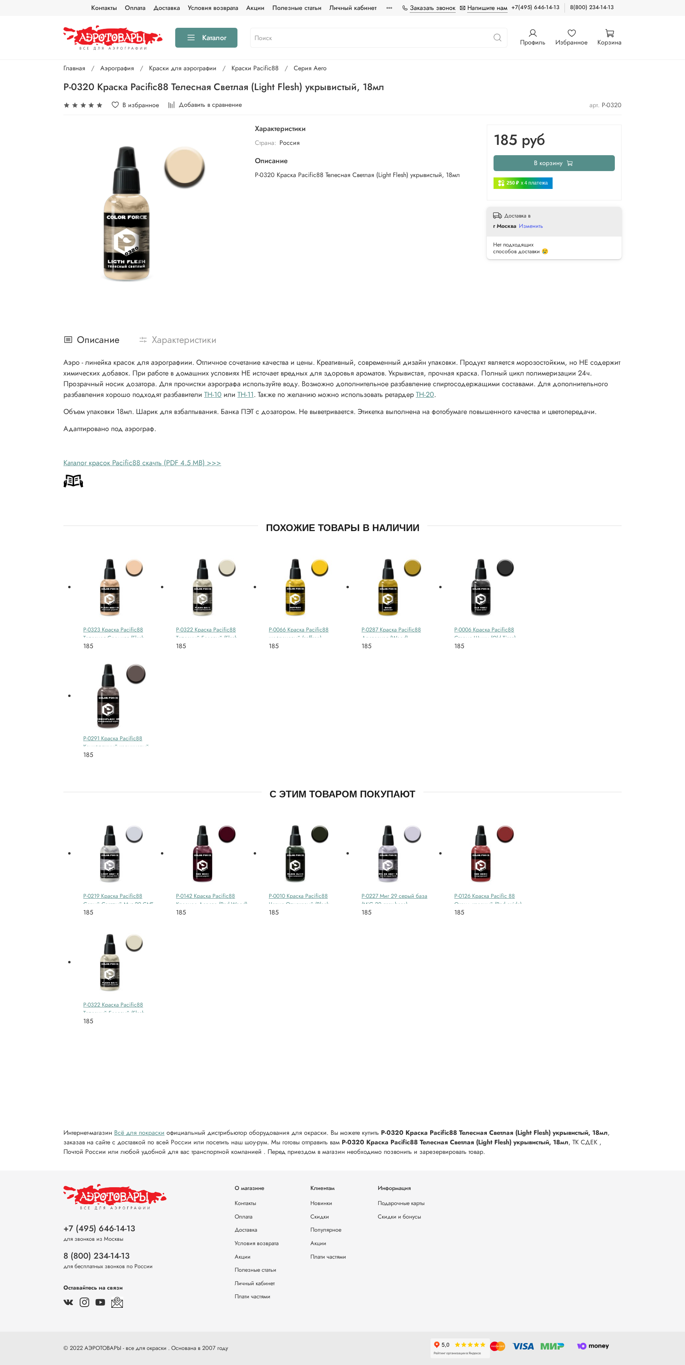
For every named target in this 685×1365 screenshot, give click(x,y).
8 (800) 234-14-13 (96, 1256)
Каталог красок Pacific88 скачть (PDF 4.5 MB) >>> (142, 463)
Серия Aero (310, 68)
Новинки (321, 1203)
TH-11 (245, 394)
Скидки (319, 1217)
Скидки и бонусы (399, 1217)
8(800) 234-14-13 (592, 7)
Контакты (104, 7)
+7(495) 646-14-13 (535, 7)
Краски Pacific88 (255, 68)
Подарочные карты (401, 1203)
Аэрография (117, 68)
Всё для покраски (139, 1132)
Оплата (135, 7)
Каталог (214, 38)
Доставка (166, 7)
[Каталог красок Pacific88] (73, 481)
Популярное (325, 1230)
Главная (74, 68)
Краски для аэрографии (182, 68)
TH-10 (213, 394)
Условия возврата (213, 7)
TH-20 (425, 394)
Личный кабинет (353, 7)
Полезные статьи (296, 7)
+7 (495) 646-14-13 (99, 1228)
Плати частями (252, 1296)
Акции (255, 7)
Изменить (531, 225)
